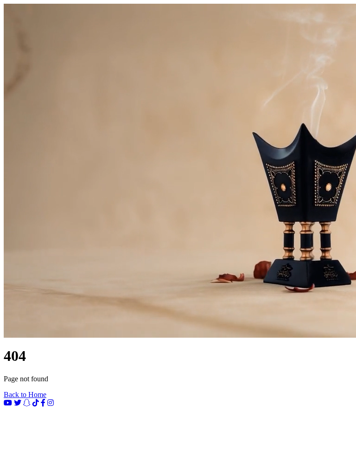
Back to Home (25, 394)
